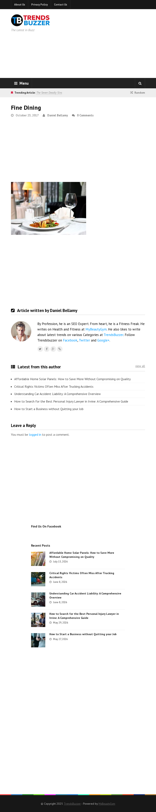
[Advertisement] (110, 42)
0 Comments (85, 115)
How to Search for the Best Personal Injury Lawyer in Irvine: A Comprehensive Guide (71, 401)
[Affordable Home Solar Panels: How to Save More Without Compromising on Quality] (38, 559)
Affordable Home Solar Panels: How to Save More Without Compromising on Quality (72, 379)
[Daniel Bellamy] (60, 349)
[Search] (140, 83)
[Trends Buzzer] (30, 24)
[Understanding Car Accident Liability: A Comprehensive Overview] (38, 599)
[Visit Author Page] (21, 331)
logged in (35, 434)
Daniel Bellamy (57, 115)
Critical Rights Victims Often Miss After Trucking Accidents (53, 386)
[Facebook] (47, 349)
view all (140, 366)
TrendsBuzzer (113, 335)
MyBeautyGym (96, 329)
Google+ (103, 340)
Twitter (84, 340)
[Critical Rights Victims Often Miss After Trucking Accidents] (38, 579)
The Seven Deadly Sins (49, 92)
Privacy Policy (39, 4)
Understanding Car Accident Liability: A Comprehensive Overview (57, 394)
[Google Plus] (53, 349)
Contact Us (60, 4)
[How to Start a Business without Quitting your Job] (38, 640)
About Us (19, 4)
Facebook (70, 340)
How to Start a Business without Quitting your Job (48, 409)
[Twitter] (40, 349)
